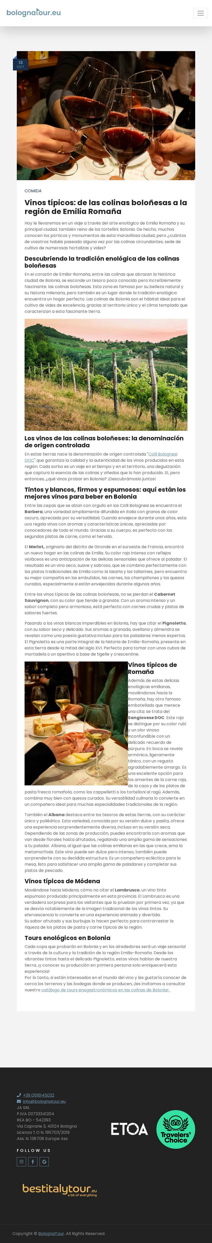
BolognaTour (51, 1234)
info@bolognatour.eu (44, 1101)
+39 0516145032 (38, 1095)
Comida (33, 191)
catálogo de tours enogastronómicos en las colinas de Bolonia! (106, 990)
